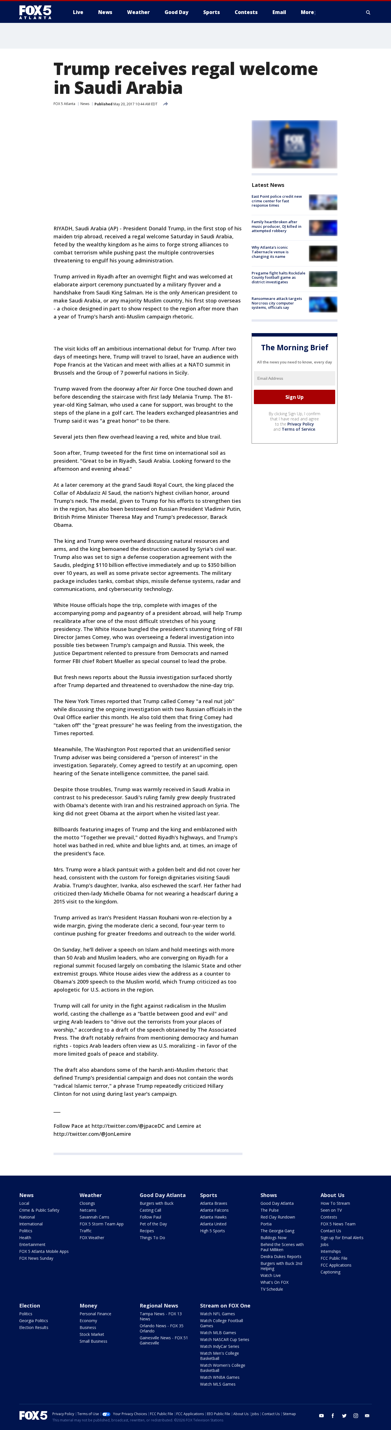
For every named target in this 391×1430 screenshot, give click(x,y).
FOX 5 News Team (338, 1224)
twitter (344, 1415)
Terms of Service (298, 429)
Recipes (147, 1230)
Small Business (93, 1341)
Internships (331, 1251)
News (84, 103)
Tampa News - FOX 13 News (161, 1316)
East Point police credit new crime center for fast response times (277, 201)
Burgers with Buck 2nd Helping (281, 1266)
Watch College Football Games (221, 1323)
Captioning (330, 1272)
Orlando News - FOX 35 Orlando (161, 1328)
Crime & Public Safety (39, 1210)
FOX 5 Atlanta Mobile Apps (44, 1251)
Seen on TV (331, 1210)
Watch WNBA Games (220, 1377)
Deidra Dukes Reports (280, 1256)
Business (88, 1327)
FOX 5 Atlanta (64, 103)
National (27, 1217)
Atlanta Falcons (214, 1210)
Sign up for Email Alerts (342, 1237)
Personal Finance (95, 1313)
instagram (355, 1415)
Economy (88, 1320)
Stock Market (92, 1334)
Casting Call (150, 1210)
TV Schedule (271, 1289)
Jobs (325, 1244)
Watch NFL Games (217, 1313)
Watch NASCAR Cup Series (224, 1339)
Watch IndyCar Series (219, 1346)
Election (29, 1305)
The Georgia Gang (277, 1230)
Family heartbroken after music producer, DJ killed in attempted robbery (276, 226)
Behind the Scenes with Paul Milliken (282, 1247)
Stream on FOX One (225, 1305)
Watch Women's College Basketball (222, 1367)
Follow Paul (150, 1217)
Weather (91, 1195)
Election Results (33, 1327)
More (307, 12)
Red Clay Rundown (277, 1217)
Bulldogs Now (273, 1237)
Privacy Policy (300, 424)
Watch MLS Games (218, 1384)
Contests (329, 1217)
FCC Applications (336, 1265)
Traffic (86, 1230)
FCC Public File (334, 1258)
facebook (332, 1415)
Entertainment (32, 1244)
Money (88, 1305)
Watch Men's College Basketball (219, 1355)
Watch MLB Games (218, 1332)
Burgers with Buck (156, 1203)
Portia (266, 1224)
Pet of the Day (153, 1224)
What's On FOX (274, 1282)
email (367, 1415)
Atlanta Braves (213, 1203)
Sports (208, 1195)
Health (25, 1237)
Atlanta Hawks (213, 1217)
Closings (87, 1203)
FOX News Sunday (36, 1258)
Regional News (159, 1305)
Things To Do (152, 1237)
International (31, 1224)
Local (24, 1203)
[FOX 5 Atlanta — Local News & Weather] (38, 12)
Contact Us (331, 1230)
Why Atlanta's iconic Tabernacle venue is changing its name (270, 252)
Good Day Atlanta (163, 1195)
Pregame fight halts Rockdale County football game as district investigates (278, 277)
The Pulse (269, 1210)
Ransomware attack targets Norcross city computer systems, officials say (277, 303)
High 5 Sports (212, 1230)
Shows (268, 1195)
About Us (332, 1195)
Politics (25, 1230)
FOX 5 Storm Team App (102, 1224)
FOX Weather (92, 1237)
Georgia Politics (33, 1320)
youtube (321, 1415)
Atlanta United (213, 1224)
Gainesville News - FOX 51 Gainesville (164, 1340)
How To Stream (335, 1203)
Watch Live (270, 1275)
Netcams (88, 1210)
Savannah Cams (94, 1217)
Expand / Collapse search (368, 12)
